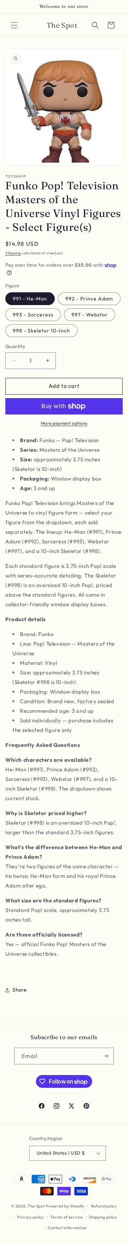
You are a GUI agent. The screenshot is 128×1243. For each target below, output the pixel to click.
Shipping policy (103, 1217)
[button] (14, 25)
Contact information (67, 1227)
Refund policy (104, 1206)
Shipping (13, 253)
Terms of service (66, 1217)
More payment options (64, 423)
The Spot (36, 1206)
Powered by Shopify (65, 1206)
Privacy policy (30, 1217)
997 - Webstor (89, 314)
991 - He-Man (30, 298)
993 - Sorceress (33, 314)
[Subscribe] (105, 1056)
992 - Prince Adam (89, 298)
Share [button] (19, 990)
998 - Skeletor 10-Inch (41, 330)
